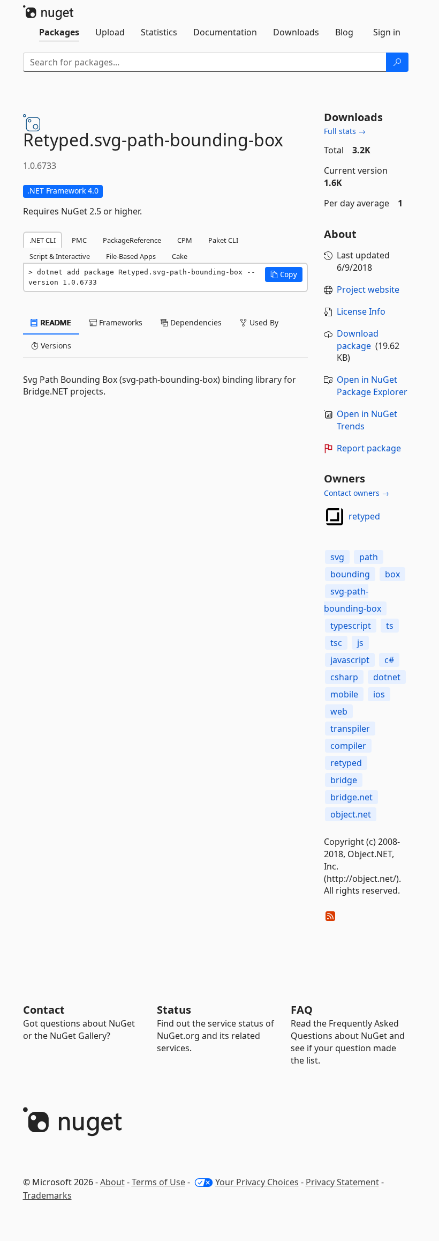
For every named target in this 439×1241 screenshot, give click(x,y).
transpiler (350, 728)
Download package (358, 340)
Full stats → (345, 131)
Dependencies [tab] (195, 322)
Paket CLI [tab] (223, 240)
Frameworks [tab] (119, 322)
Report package (369, 448)
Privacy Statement (342, 1182)
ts (389, 625)
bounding (350, 574)
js (360, 643)
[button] (283, 274)
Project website (368, 289)
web (338, 711)
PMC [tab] (79, 240)
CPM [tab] (184, 240)
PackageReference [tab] (132, 240)
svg (337, 557)
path (368, 557)
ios (379, 694)
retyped (364, 516)
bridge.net (351, 797)
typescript (350, 625)
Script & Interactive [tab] (59, 256)
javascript (349, 660)
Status (174, 1009)
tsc (336, 643)
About (112, 1182)
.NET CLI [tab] (42, 240)
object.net (350, 814)
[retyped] (334, 516)
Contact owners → (356, 493)
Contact (44, 1009)
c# (389, 660)
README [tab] (55, 322)
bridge (343, 780)
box (392, 574)
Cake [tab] (179, 256)
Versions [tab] (55, 345)
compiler (348, 746)
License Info (361, 311)
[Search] (397, 62)
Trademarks (47, 1195)
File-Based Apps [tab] (131, 256)
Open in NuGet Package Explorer (372, 386)
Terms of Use (158, 1182)
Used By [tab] (262, 322)
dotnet (386, 677)
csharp (344, 677)
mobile (344, 694)
